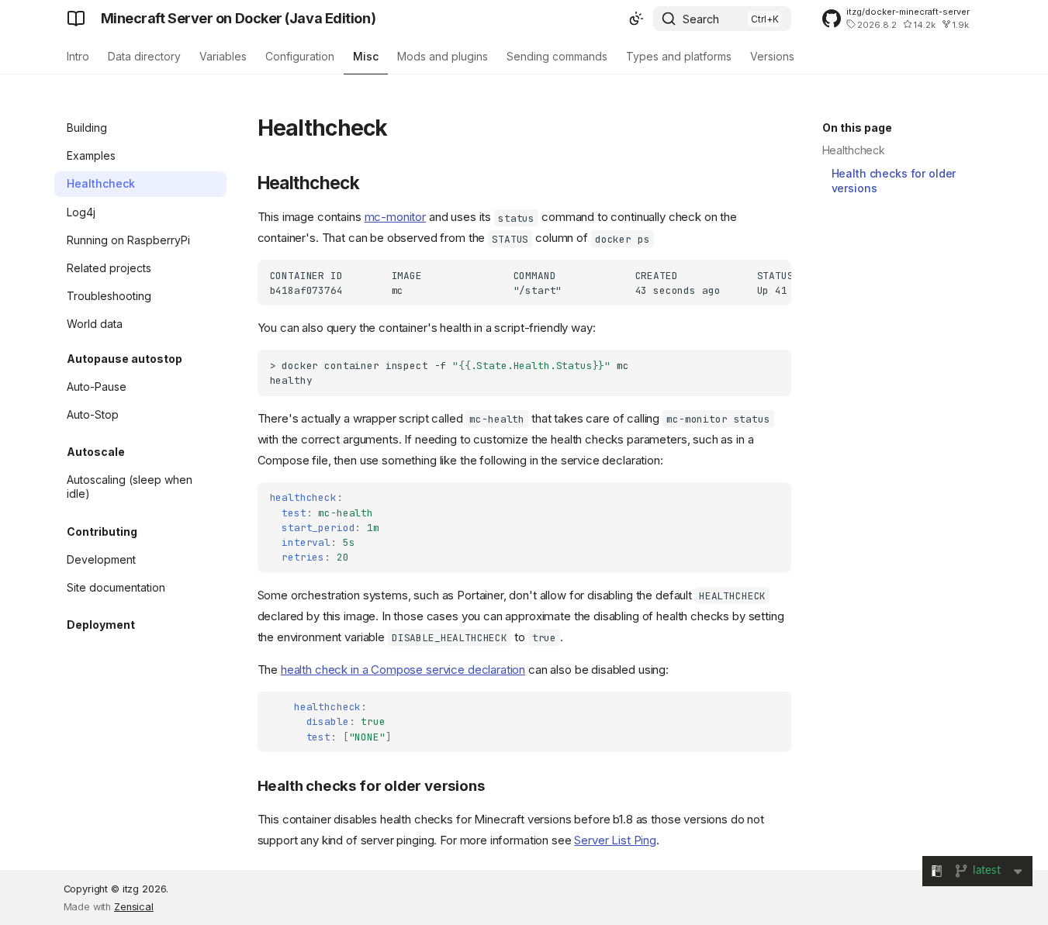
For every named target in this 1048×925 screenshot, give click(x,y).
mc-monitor (396, 216)
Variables (223, 56)
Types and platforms (679, 56)
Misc (366, 56)
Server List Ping (615, 840)
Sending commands (557, 56)
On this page (857, 127)
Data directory (144, 56)
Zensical (134, 907)
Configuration (299, 56)
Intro (78, 56)
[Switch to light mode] (636, 19)
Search (701, 19)
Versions (772, 56)
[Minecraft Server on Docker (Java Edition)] (76, 18)
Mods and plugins (442, 56)
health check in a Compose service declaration (403, 669)
